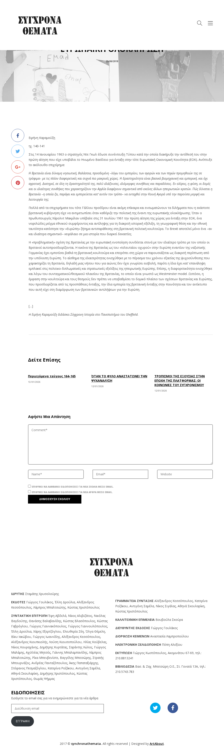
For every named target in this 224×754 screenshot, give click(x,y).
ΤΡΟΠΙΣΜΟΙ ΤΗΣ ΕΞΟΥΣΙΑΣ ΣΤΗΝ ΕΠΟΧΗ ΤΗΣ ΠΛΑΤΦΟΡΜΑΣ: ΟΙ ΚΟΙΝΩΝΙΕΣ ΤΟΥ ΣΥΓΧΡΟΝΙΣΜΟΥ (179, 380)
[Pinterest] (17, 182)
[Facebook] (17, 135)
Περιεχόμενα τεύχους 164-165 (52, 376)
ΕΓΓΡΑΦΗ (23, 721)
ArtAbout (157, 744)
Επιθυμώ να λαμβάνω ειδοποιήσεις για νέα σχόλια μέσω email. (73, 486)
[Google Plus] (17, 166)
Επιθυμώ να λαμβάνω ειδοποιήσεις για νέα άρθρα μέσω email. (72, 492)
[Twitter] (17, 151)
